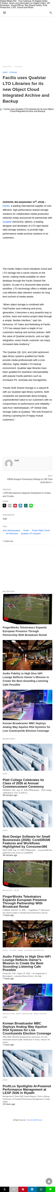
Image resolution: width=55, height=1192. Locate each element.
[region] (27, 39)
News (5, 72)
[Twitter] (9, 197)
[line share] (31, 505)
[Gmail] (26, 197)
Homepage (7, 66)
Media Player (9, 1013)
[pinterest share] (15, 505)
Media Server (40, 1013)
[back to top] (49, 1181)
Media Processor (24, 1013)
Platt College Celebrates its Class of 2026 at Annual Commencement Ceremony (23, 783)
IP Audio (13, 950)
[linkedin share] (20, 505)
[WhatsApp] (17, 197)
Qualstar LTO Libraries (31, 533)
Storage (18, 66)
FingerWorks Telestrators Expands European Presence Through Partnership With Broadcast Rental (25, 631)
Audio (5, 950)
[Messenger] (39, 197)
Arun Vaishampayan (11, 530)
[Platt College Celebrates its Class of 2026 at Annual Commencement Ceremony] (27, 757)
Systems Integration (34, 950)
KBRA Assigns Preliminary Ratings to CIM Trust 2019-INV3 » (29, 481)
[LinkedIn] (35, 197)
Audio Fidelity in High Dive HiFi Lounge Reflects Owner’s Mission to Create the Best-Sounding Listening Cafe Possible (27, 963)
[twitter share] (4, 505)
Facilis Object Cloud (41, 530)
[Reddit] (30, 197)
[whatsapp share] (26, 505)
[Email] (13, 197)
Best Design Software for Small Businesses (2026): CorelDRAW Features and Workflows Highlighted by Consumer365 (26, 841)
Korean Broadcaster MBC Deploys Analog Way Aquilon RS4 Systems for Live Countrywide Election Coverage (26, 727)
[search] (50, 12)
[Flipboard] (22, 197)
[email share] (9, 505)
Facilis (6, 206)
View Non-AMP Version (34, 1120)
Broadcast (8, 890)
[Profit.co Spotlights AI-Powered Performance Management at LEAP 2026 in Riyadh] (27, 1063)
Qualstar (7, 221)
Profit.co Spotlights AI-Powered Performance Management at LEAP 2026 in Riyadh (27, 1089)
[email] (13, 1189)
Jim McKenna (12, 533)
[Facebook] (5, 197)
